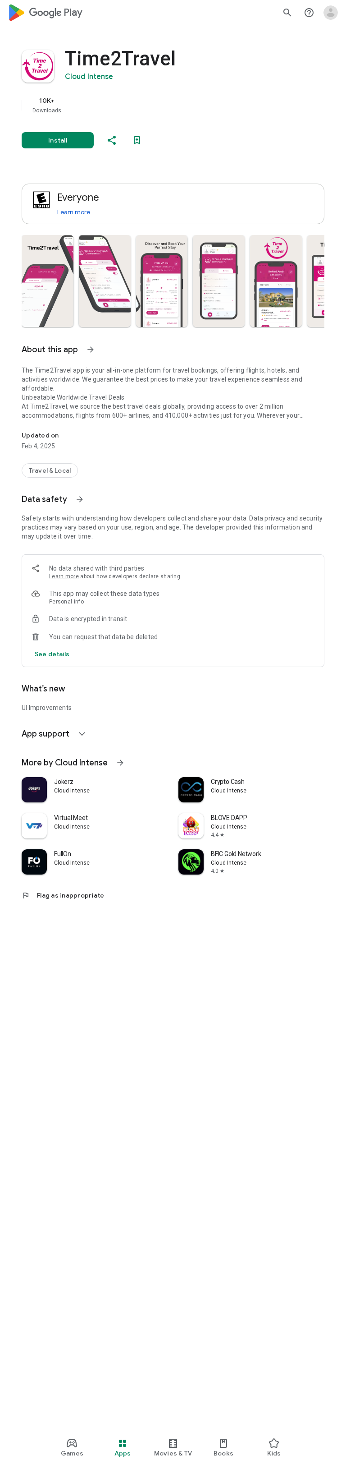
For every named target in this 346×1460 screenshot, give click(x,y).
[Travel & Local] (50, 470)
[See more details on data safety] (52, 654)
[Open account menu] (330, 12)
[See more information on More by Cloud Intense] (120, 763)
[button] (47, 281)
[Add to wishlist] (137, 140)
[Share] (112, 140)
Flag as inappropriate (63, 895)
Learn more (73, 212)
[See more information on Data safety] (80, 499)
